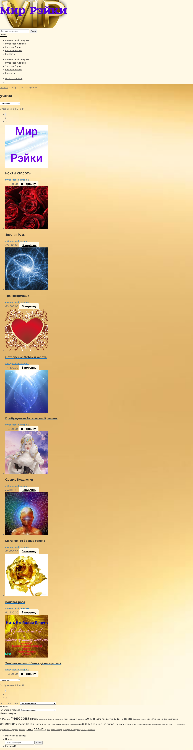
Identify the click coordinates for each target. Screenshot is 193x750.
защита (118, 718)
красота (20, 724)
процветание (6, 730)
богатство (56, 719)
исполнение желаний (167, 719)
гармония (81, 719)
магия (39, 724)
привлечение (145, 724)
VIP (2, 718)
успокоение (91, 730)
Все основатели (13, 50)
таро (60, 730)
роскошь (22, 730)
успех (83, 729)
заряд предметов (104, 719)
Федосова (20, 718)
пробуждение (156, 724)
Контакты (10, 54)
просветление (179, 724)
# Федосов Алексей (15, 43)
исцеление (7, 724)
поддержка (125, 724)
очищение (85, 724)
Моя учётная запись (15, 735)
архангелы (43, 719)
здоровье (129, 719)
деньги (90, 718)
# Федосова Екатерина (17, 40)
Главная (4, 87)
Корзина (10, 746)
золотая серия (140, 719)
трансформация (69, 730)
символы (54, 730)
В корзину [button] (28, 183)
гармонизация (70, 719)
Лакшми (7, 719)
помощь (135, 724)
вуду (61, 719)
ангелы (34, 718)
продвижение (167, 724)
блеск (50, 719)
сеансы (40, 729)
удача (77, 730)
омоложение (74, 724)
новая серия (59, 724)
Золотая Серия (13, 47)
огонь (67, 724)
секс (48, 730)
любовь (30, 724)
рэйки (29, 729)
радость (15, 730)
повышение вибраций (105, 724)
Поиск (33, 31)
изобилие (151, 719)
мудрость (48, 724)
